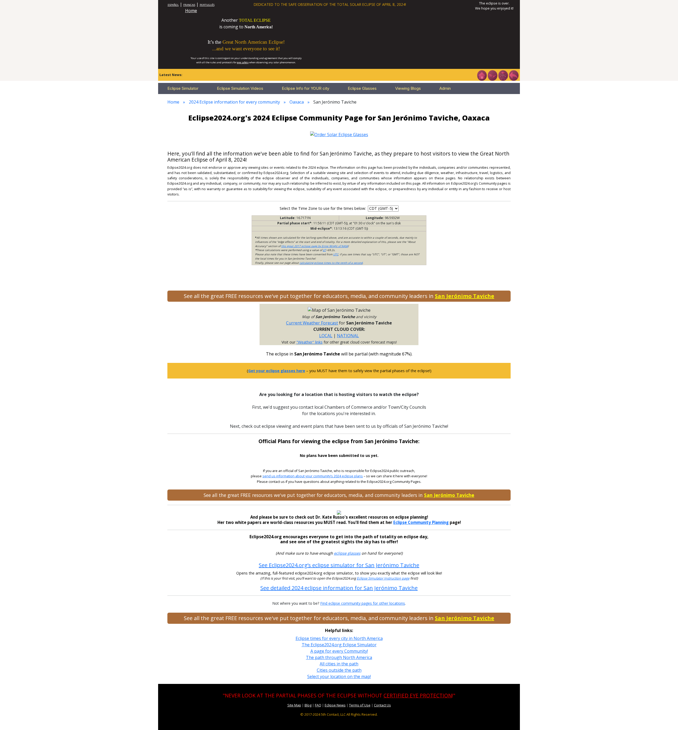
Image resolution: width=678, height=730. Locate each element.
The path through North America (339, 657)
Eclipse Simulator (182, 88)
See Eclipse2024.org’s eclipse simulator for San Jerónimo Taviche (339, 565)
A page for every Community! (339, 651)
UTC (335, 254)
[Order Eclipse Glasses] (492, 75)
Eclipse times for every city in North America (339, 638)
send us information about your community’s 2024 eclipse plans (312, 476)
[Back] (513, 75)
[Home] (482, 75)
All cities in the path (339, 664)
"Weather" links (309, 342)
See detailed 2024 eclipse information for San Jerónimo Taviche (339, 587)
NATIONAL (348, 336)
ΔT (324, 250)
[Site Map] (503, 75)
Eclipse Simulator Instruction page (383, 578)
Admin (445, 88)
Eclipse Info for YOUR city (305, 88)
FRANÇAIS (189, 5)
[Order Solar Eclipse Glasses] (339, 134)
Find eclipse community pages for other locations (362, 603)
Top (666, 717)
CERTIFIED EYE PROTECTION (417, 695)
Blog (308, 705)
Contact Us (382, 705)
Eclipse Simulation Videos (240, 88)
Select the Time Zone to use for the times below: (323, 208)
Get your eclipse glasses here (276, 370)
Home (191, 11)
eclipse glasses (347, 553)
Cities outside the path (339, 670)
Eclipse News (335, 705)
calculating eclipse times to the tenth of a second (331, 263)
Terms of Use (360, 705)
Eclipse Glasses (362, 88)
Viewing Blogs (408, 88)
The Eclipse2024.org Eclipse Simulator (339, 645)
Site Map (294, 705)
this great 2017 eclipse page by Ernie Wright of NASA (314, 246)
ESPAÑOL (173, 5)
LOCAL (325, 336)
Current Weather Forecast (312, 323)
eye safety (243, 62)
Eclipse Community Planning (421, 522)
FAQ (318, 705)
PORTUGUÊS (207, 5)
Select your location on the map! (339, 676)
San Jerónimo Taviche (464, 296)
